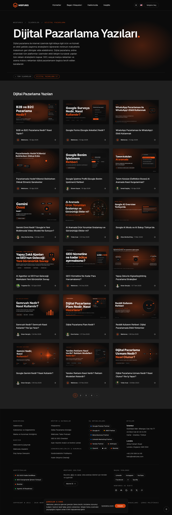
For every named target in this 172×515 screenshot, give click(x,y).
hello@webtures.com (135, 456)
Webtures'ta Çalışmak (21, 445)
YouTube (141, 475)
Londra (130, 441)
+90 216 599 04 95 (134, 453)
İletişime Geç (151, 5)
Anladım (120, 506)
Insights (106, 5)
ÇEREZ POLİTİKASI (150, 502)
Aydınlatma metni (107, 506)
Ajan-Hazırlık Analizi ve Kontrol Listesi (66, 443)
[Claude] (121, 490)
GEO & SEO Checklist (59, 438)
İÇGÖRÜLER (33, 22)
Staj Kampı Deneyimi (21, 453)
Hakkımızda (17, 426)
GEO (72, 475)
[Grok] (142, 490)
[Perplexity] (131, 490)
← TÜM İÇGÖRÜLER (23, 76)
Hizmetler (56, 5)
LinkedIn (119, 475)
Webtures (18, 22)
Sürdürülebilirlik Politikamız (61, 453)
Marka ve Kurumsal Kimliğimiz (25, 434)
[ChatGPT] (116, 490)
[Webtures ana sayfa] (21, 5)
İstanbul (130, 426)
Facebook (119, 480)
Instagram (129, 475)
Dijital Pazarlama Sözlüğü (61, 430)
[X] (137, 490)
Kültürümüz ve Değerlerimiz (24, 430)
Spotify (135, 480)
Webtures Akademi (20, 449)
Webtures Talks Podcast (60, 434)
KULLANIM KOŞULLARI (128, 502)
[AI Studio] (126, 490)
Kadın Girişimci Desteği (60, 457)
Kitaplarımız (55, 426)
